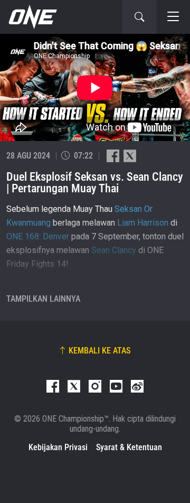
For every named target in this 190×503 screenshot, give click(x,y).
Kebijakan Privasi (58, 447)
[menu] (173, 17)
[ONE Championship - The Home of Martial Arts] (31, 17)
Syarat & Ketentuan (129, 447)
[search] (139, 17)
